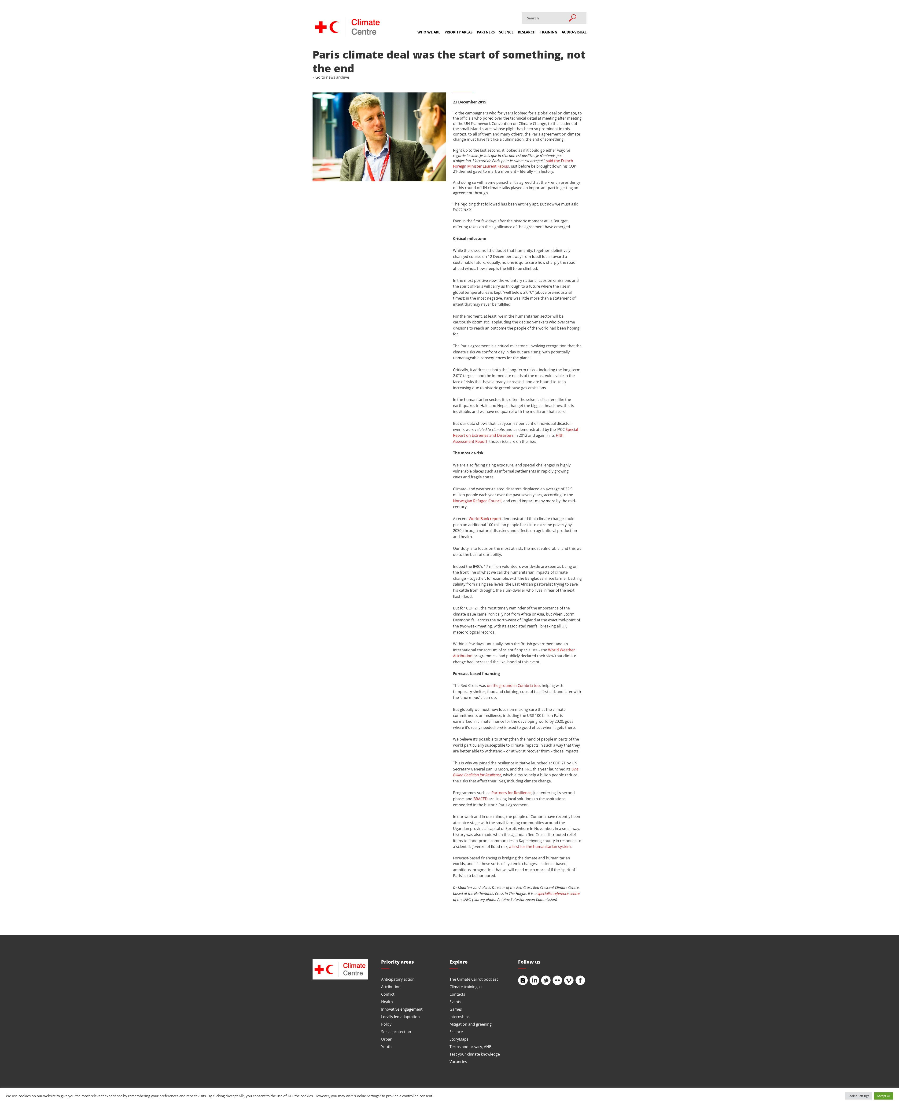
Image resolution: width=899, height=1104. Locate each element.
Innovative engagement (402, 1009)
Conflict (387, 994)
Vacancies (458, 1061)
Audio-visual (574, 32)
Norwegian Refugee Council (477, 500)
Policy (386, 1024)
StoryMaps (459, 1039)
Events (455, 1001)
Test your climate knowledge (475, 1054)
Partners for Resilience (511, 792)
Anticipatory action (398, 979)
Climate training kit (466, 986)
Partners (486, 32)
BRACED (480, 798)
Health (387, 1001)
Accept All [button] (883, 1096)
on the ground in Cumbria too (513, 685)
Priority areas (458, 32)
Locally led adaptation (400, 1016)
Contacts (457, 994)
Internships (460, 1016)
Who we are (428, 32)
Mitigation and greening (471, 1024)
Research (526, 32)
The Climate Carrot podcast (474, 979)
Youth (386, 1046)
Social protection (396, 1031)
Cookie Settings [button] (858, 1096)
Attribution (391, 986)
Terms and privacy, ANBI (471, 1046)
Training (548, 32)
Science (506, 32)
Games (456, 1009)
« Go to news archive (331, 77)
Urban (386, 1039)
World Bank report (485, 518)
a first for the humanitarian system (540, 846)
